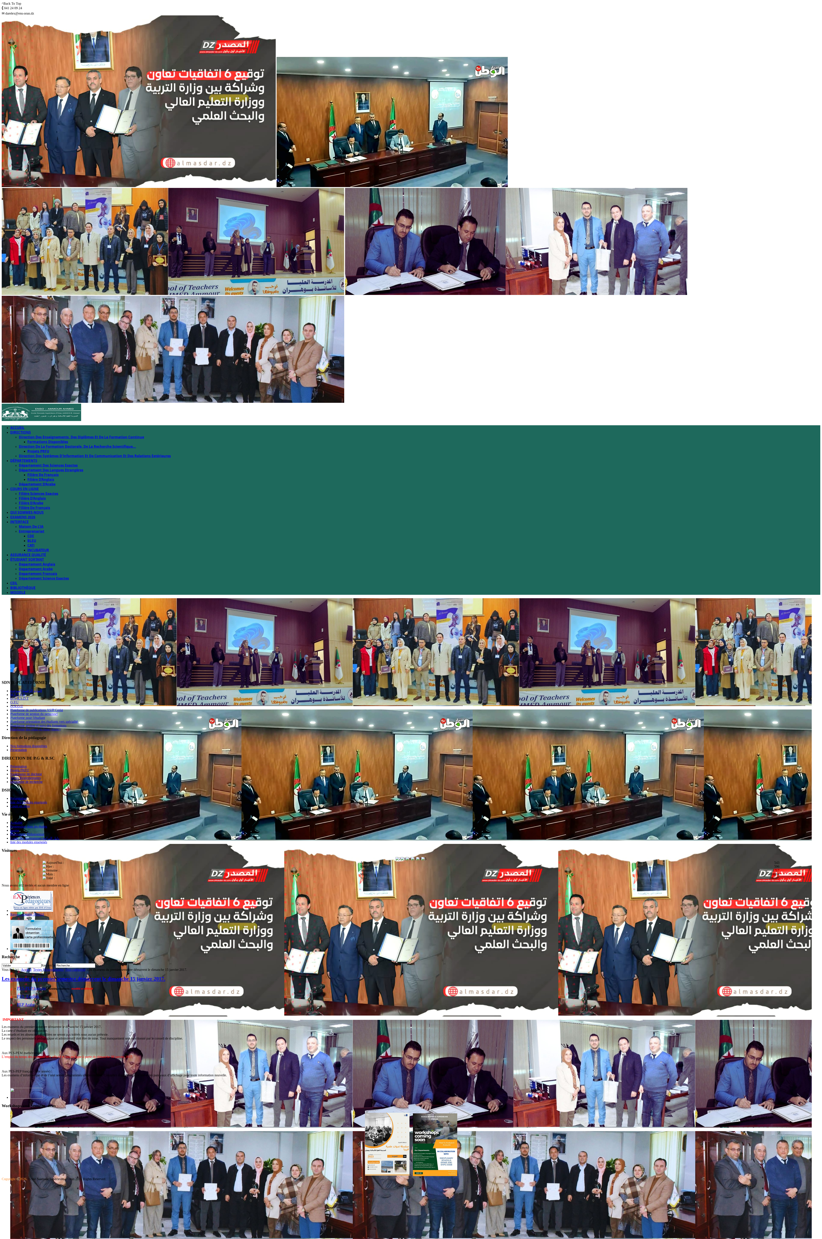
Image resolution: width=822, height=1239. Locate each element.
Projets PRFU (19, 770)
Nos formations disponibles (28, 746)
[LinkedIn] (37, 671)
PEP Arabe (26, 1004)
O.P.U (14, 702)
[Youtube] (21, 671)
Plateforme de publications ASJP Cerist (36, 710)
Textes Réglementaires (25, 778)
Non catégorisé (75, 969)
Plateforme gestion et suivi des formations (38, 725)
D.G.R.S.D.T (19, 698)
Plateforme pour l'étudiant (27, 718)
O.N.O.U (16, 706)
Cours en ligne (20, 806)
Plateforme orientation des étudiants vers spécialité (44, 721)
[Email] (46, 671)
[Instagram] (29, 671)
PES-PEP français (31, 988)
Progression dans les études (28, 826)
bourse (14, 830)
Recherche (48, 965)
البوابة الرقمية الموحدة (26, 691)
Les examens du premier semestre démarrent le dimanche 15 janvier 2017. (83, 979)
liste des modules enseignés (28, 802)
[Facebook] (5, 671)
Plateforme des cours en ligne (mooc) (35, 729)
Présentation (18, 750)
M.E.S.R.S (17, 694)
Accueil (26, 969)
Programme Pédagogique (27, 834)
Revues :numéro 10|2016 (27, 914)
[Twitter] (13, 671)
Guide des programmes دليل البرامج (34, 838)
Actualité (16, 822)
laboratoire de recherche (26, 782)
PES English (28, 996)
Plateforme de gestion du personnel (34, 714)
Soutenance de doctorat (26, 774)
